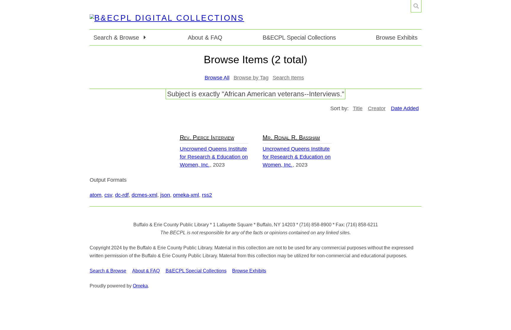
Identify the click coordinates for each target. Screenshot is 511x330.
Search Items (288, 78)
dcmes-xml (144, 195)
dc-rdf (122, 195)
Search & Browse (108, 270)
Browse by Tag (251, 78)
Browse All (217, 78)
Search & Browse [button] (117, 37)
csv (108, 195)
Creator (377, 108)
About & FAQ (205, 37)
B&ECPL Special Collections (299, 37)
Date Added (405, 108)
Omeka (140, 285)
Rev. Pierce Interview (207, 137)
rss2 (207, 195)
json (165, 195)
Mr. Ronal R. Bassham (291, 137)
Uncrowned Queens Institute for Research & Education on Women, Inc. (214, 157)
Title (358, 108)
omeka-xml (186, 195)
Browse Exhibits (397, 37)
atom (95, 195)
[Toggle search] (416, 6)
